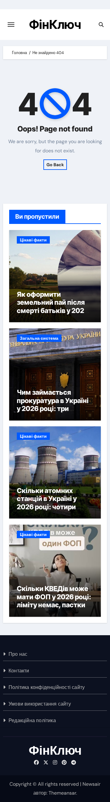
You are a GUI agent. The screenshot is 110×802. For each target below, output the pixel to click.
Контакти (19, 670)
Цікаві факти (33, 240)
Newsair (91, 784)
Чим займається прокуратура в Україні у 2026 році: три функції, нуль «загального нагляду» (53, 408)
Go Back (55, 164)
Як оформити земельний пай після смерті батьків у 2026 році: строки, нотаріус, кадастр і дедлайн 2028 (54, 314)
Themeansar (62, 793)
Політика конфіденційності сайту (47, 687)
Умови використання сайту (40, 704)
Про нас (18, 654)
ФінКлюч (55, 24)
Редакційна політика (32, 720)
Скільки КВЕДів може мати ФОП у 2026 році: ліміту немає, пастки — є (55, 601)
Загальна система (39, 338)
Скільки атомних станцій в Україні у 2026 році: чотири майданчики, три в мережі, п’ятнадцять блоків (51, 511)
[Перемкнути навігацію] (11, 24)
